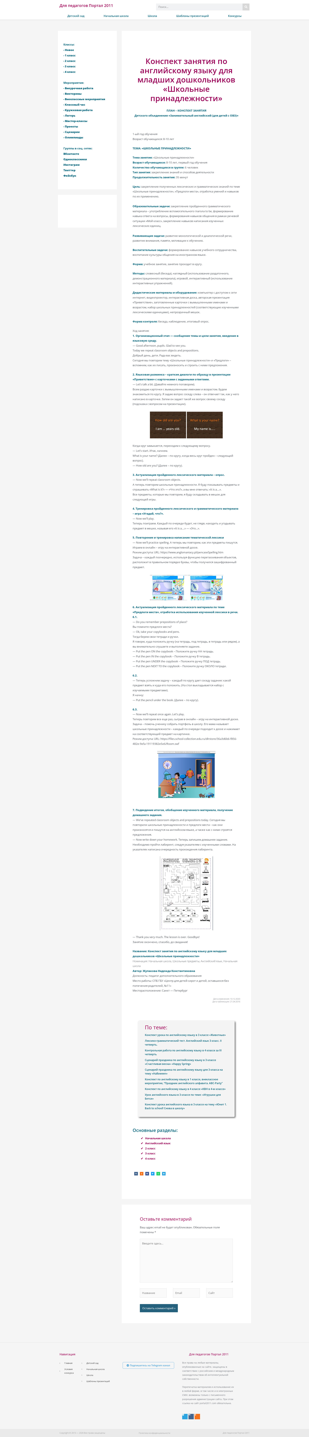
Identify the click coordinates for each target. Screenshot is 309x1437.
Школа (152, 16)
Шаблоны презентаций (192, 16)
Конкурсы (235, 16)
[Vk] (191, 1416)
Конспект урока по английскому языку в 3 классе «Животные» (185, 1035)
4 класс (150, 1158)
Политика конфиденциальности (154, 1433)
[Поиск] (246, 7)
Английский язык (158, 1143)
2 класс (150, 1148)
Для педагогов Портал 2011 (86, 5)
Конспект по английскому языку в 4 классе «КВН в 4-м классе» (185, 1089)
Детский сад (75, 16)
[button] (136, 1174)
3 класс (150, 1153)
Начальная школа (116, 16)
